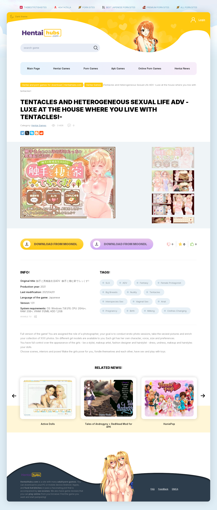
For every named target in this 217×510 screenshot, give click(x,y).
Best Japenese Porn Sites (120, 7)
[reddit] (41, 133)
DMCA (175, 489)
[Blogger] (37, 133)
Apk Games (118, 68)
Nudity (133, 292)
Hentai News (182, 68)
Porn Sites (88, 7)
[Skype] (32, 133)
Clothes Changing (176, 310)
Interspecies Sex (114, 301)
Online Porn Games (149, 68)
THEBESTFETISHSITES (35, 7)
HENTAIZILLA (64, 7)
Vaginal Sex (142, 301)
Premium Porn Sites (158, 7)
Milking (151, 310)
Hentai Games (61, 68)
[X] (27, 133)
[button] (14, 396)
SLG (108, 282)
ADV (125, 282)
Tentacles (155, 292)
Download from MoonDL (55, 244)
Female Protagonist (171, 282)
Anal (163, 301)
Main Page (33, 68)
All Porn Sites (189, 7)
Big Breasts (111, 292)
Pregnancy (111, 310)
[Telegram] (22, 133)
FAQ (153, 489)
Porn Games (91, 68)
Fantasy (144, 282)
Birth (132, 310)
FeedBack (163, 489)
